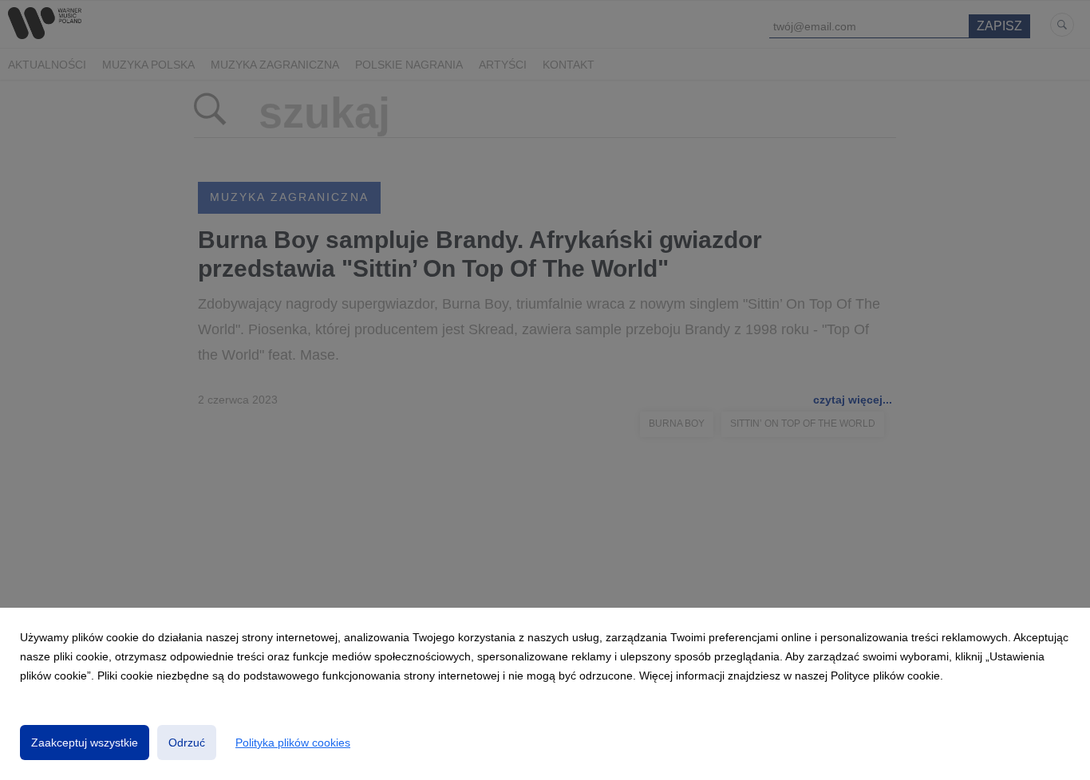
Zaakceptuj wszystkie (84, 742)
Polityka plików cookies (292, 742)
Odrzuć (186, 742)
